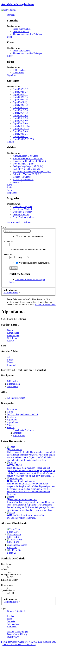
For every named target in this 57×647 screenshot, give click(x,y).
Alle (9, 357)
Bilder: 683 (12, 547)
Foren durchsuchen (22, 29)
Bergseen (11, 417)
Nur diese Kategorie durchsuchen (34, 263)
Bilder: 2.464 (13, 537)
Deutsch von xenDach (19, 644)
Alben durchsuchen (16, 398)
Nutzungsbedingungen (17, 631)
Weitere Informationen (45, 304)
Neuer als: (8, 254)
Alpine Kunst (19, 435)
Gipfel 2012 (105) (21, 126)
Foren (9, 37)
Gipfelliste (12, 75)
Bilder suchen (19, 70)
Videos (10, 362)
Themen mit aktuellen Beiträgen (27, 34)
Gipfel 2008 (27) (20, 136)
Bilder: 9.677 (13, 531)
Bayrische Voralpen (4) (23, 179)
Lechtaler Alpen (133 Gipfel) (26, 169)
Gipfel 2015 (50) (20, 118)
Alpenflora (12, 419)
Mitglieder (12, 192)
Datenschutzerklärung (17, 634)
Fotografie (17, 433)
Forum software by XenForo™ (28, 642)
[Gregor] (11, 462)
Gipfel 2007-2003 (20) (23, 139)
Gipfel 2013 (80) (20, 123)
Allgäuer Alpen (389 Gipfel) (26, 156)
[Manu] (11, 512)
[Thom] (11, 447)
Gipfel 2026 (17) (20, 89)
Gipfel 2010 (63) (20, 131)
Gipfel (10, 411)
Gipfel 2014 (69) (20, 120)
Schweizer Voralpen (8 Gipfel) (27, 174)
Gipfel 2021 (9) (20, 102)
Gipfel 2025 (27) (20, 91)
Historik (10, 427)
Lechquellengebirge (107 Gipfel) (28, 166)
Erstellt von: (9, 241)
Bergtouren (12, 409)
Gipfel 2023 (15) (20, 97)
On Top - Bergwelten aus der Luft (22, 414)
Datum (10, 330)
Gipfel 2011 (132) (21, 128)
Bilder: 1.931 (13, 542)
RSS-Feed (12, 626)
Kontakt (10, 616)
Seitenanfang (13, 624)
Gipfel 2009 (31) (20, 134)
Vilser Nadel (16, 449)
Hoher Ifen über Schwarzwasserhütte (27, 515)
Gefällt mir (12, 338)
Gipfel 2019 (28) (20, 107)
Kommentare (13, 333)
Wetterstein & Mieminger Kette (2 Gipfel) (32, 171)
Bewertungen (13, 335)
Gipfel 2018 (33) (20, 110)
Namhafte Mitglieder (22, 206)
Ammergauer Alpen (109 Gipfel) (28, 158)
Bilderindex (12, 381)
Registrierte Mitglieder (23, 209)
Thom (18, 529)
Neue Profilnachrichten (23, 217)
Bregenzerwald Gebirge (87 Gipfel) (29, 161)
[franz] (10, 497)
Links (9, 187)
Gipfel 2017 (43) (20, 113)
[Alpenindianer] (15, 478)
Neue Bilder (18, 72)
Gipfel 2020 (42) (20, 105)
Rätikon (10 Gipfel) (22, 177)
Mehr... (12, 282)
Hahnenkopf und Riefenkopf (23, 499)
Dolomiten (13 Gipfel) (23, 163)
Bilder (10, 56)
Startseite (11, 15)
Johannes (22, 545)
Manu (18, 534)
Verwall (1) (18, 182)
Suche (10, 190)
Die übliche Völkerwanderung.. (21, 518)
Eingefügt (11, 365)
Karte (9, 184)
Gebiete (10, 141)
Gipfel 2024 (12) (20, 94)
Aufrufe (10, 340)
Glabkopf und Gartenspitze (22, 481)
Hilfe (9, 618)
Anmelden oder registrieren (17, 4)
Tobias (19, 539)
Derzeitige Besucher (22, 212)
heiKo (18, 550)
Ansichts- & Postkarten (23, 430)
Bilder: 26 (11, 553)
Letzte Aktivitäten (21, 31)
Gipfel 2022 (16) (20, 99)
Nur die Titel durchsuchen (30, 236)
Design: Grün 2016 (16, 611)
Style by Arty (13, 637)
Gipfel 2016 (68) (20, 115)
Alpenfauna (12, 422)
